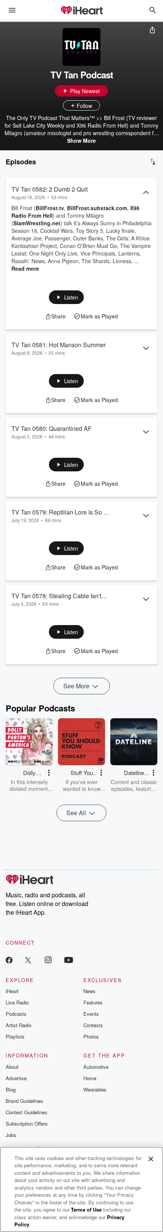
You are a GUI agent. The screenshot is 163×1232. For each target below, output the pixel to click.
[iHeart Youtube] (68, 959)
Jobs (11, 1134)
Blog (11, 1089)
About (12, 1066)
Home (89, 1078)
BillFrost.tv (50, 208)
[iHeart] (81, 11)
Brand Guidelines (24, 1100)
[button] (66, 297)
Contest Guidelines (26, 1112)
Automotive (95, 1066)
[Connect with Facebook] (9, 959)
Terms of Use (86, 1209)
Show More (81, 140)
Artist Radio (18, 1025)
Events (91, 1013)
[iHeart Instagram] (48, 959)
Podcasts (16, 1013)
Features (93, 1002)
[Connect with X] (28, 959)
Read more (25, 268)
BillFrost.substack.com (97, 208)
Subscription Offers (27, 1123)
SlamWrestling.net (36, 223)
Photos (91, 1036)
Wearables (95, 1089)
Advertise (16, 1078)
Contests (93, 1025)
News (89, 991)
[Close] (151, 1159)
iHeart (12, 991)
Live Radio (17, 1002)
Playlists (15, 1036)
